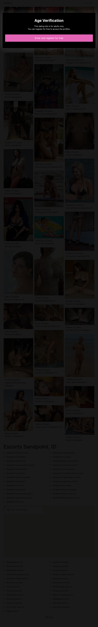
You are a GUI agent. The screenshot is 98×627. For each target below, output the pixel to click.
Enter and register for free (49, 38)
